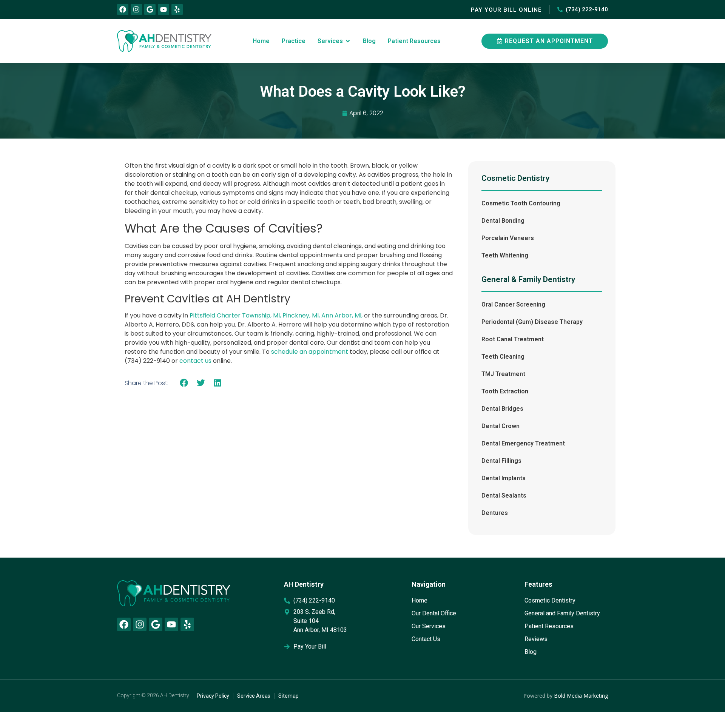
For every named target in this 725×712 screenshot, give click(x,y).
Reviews (536, 639)
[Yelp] (177, 9)
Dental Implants (503, 478)
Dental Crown (500, 426)
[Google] (150, 9)
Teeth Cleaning (502, 356)
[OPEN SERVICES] (348, 41)
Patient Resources (549, 626)
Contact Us (426, 639)
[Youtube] (163, 9)
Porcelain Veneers (507, 238)
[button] (184, 382)
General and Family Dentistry (562, 613)
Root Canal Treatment (512, 339)
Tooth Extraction (504, 391)
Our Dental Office (434, 613)
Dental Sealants (503, 495)
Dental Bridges (502, 408)
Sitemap (288, 696)
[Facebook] (122, 9)
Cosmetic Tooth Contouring (520, 203)
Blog (530, 651)
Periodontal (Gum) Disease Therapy (532, 321)
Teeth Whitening (504, 255)
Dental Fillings (501, 460)
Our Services (429, 626)
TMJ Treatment (503, 374)
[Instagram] (136, 9)
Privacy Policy (213, 696)
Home (419, 600)
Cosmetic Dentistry (549, 600)
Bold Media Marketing (581, 695)
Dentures (494, 512)
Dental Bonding (502, 220)
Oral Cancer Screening (513, 304)
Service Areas (253, 696)
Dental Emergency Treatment (523, 443)
